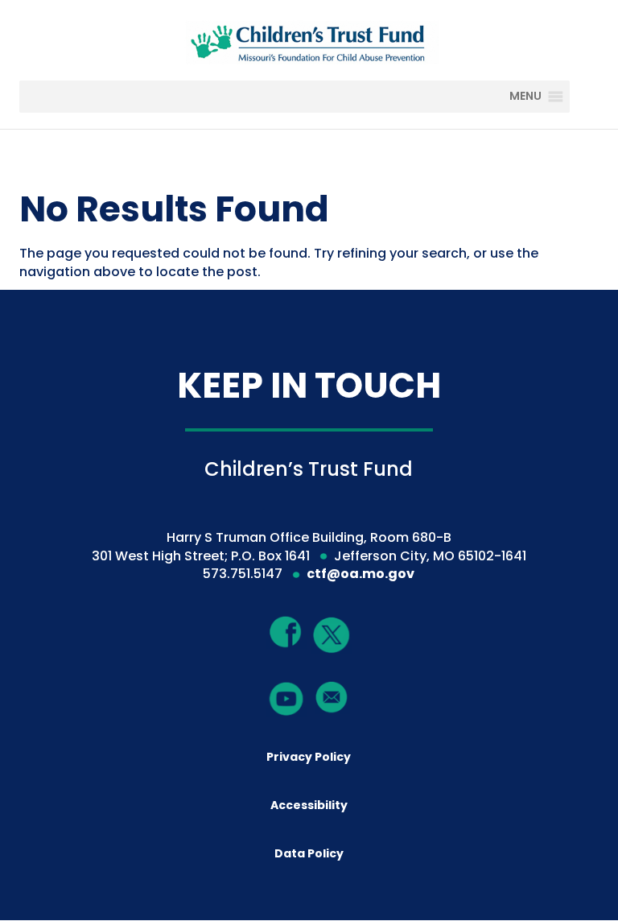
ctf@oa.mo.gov (360, 573)
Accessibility (309, 805)
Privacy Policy (308, 757)
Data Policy (309, 853)
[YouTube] (286, 697)
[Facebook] (286, 631)
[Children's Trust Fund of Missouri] (311, 39)
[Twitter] (331, 636)
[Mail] (331, 697)
